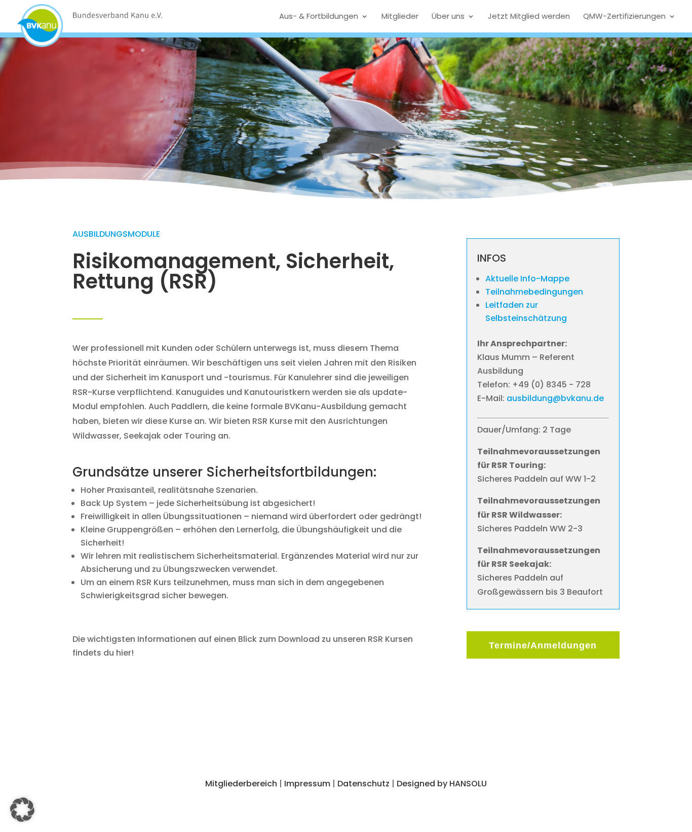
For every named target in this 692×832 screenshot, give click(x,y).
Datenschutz (363, 783)
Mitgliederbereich (241, 783)
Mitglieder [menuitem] (399, 16)
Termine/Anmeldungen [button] (543, 645)
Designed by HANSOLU (442, 783)
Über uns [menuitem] (448, 16)
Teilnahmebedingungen (534, 292)
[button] (22, 809)
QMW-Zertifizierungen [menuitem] (624, 16)
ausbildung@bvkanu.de (555, 398)
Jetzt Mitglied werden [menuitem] (529, 16)
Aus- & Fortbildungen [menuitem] (318, 16)
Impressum (307, 783)
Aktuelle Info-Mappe (527, 278)
